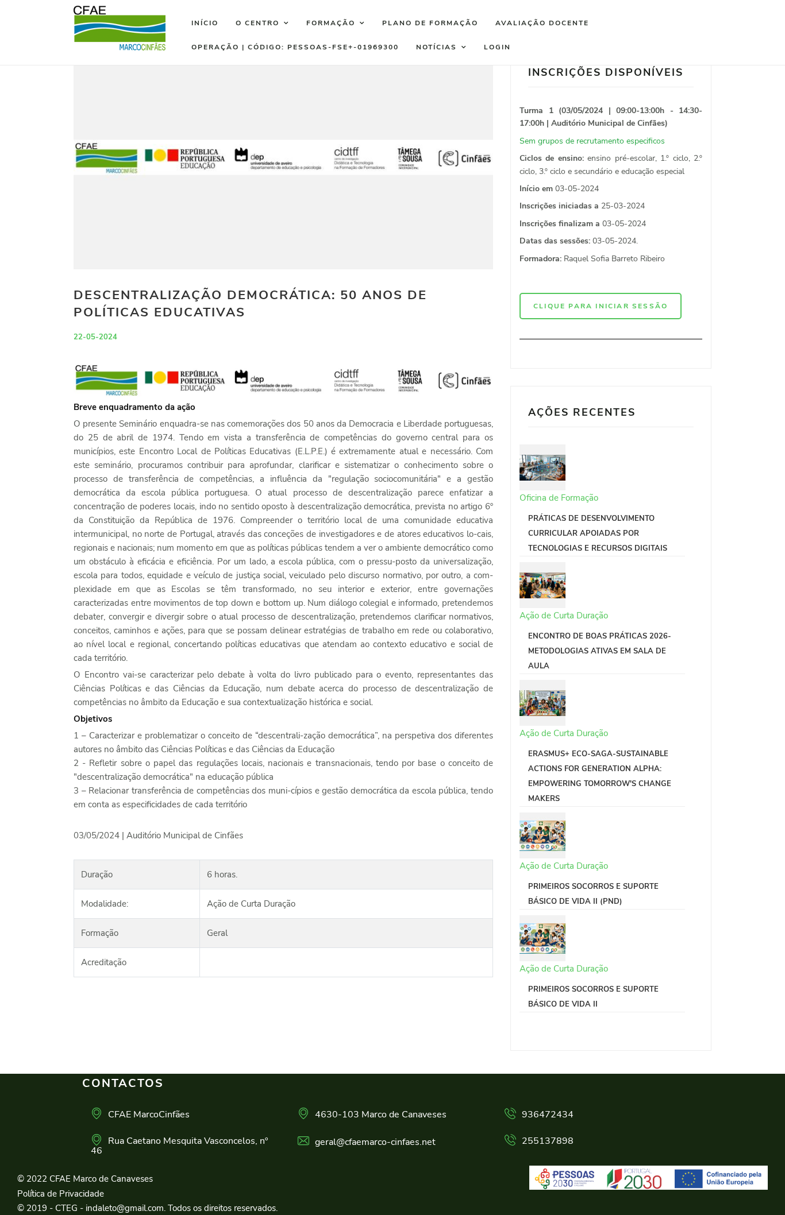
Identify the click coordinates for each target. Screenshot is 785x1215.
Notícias (436, 47)
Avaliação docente (542, 23)
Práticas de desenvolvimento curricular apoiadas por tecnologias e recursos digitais (597, 533)
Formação (330, 23)
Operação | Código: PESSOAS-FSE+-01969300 (295, 47)
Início (204, 23)
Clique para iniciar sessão (600, 306)
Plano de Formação (430, 23)
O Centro (257, 23)
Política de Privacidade (60, 1193)
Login (497, 47)
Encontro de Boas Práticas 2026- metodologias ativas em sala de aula (599, 651)
